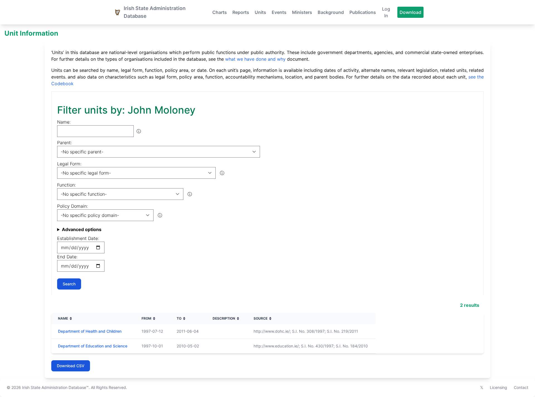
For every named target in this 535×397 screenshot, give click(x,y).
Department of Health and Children (89, 331)
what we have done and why (255, 59)
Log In (386, 12)
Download (410, 12)
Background (331, 12)
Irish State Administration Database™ (55, 387)
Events (279, 12)
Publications (362, 12)
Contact (521, 387)
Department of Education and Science (92, 346)
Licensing (498, 387)
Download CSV (70, 365)
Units (260, 12)
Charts (219, 12)
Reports (240, 12)
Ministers (302, 12)
